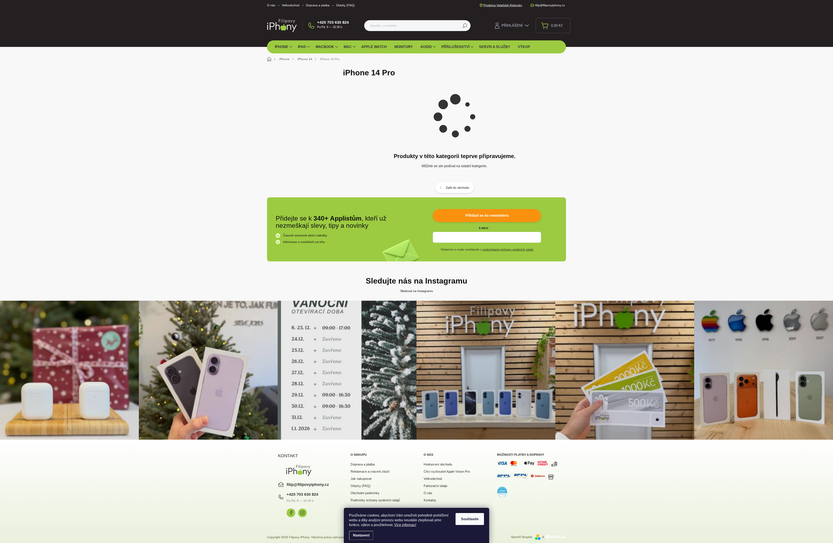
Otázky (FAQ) (345, 5)
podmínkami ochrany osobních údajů (508, 249)
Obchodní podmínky (365, 493)
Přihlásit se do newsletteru (487, 215)
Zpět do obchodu (457, 187)
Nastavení (361, 535)
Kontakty (430, 500)
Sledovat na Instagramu (416, 291)
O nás (271, 5)
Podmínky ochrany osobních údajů (375, 500)
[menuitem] (284, 46)
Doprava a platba (318, 5)
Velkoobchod (290, 5)
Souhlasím (470, 519)
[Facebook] (291, 512)
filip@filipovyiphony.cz (308, 484)
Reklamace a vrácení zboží (370, 471)
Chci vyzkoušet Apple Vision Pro (447, 471)
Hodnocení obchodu (438, 464)
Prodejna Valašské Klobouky (502, 5)
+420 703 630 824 (333, 22)
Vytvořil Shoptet (521, 537)
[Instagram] (302, 512)
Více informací (405, 525)
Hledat (465, 25)
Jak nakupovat (361, 478)
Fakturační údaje (435, 486)
